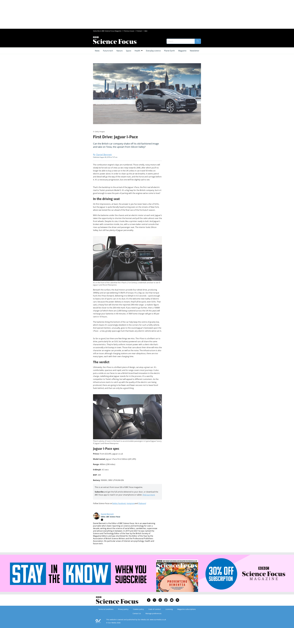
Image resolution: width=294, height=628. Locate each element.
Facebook (122, 503)
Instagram (131, 503)
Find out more (149, 495)
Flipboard (142, 503)
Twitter (114, 503)
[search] (198, 41)
